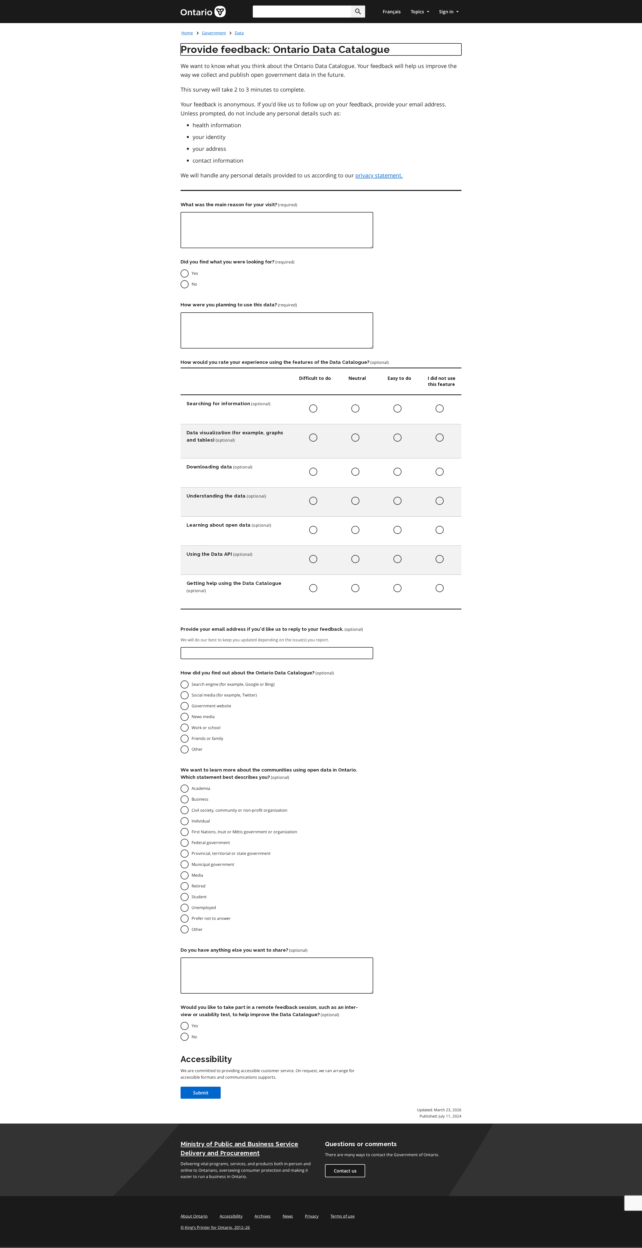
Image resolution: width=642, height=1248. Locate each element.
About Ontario (194, 1216)
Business (200, 799)
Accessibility (231, 1216)
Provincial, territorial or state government (231, 853)
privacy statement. (379, 175)
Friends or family (207, 738)
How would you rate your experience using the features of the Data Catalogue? (275, 362)
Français (392, 12)
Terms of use (343, 1216)
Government (214, 33)
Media (197, 875)
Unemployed (204, 907)
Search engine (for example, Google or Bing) (233, 684)
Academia (201, 788)
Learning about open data (219, 525)
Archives (263, 1216)
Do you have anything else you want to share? (234, 950)
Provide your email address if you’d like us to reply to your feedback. (262, 629)
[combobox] (309, 12)
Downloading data (209, 466)
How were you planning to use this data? (229, 304)
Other (197, 749)
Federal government (211, 842)
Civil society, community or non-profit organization (239, 810)
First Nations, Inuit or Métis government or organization (244, 832)
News (288, 1216)
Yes (195, 273)
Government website (211, 706)
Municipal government (213, 864)
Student (199, 896)
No (194, 284)
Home (187, 33)
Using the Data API (209, 554)
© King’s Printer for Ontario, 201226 (215, 1227)
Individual (201, 821)
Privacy (311, 1216)
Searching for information (218, 403)
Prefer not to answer (211, 918)
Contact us (345, 1171)
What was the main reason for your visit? (229, 204)
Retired (198, 886)
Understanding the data (216, 496)
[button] (358, 12)
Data (239, 33)
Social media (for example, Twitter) (224, 695)
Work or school (206, 727)
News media (203, 716)
